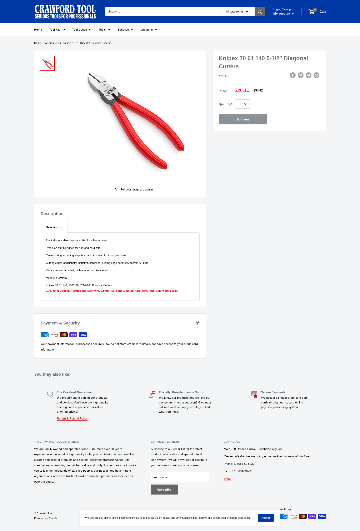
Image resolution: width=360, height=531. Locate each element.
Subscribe (164, 489)
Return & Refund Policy (72, 418)
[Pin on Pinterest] (301, 75)
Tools (102, 29)
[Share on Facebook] (293, 75)
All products (52, 43)
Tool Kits (54, 29)
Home (38, 29)
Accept (265, 517)
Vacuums (147, 29)
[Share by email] (316, 75)
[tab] (54, 227)
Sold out (243, 119)
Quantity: (225, 104)
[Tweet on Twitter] (308, 75)
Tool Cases (79, 29)
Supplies (123, 29)
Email (227, 478)
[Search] (260, 11)
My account (282, 13)
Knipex (223, 75)
